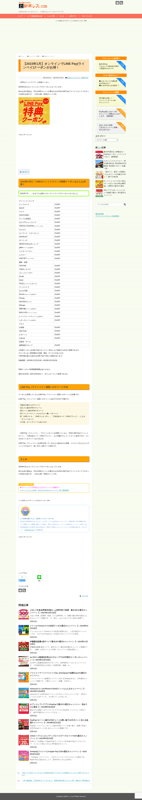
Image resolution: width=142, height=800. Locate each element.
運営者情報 (99, 214)
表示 (26, 172)
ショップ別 (51, 16)
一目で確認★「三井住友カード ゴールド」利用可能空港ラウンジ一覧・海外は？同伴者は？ (56, 780)
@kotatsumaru (29, 530)
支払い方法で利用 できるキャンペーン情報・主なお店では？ (109, 127)
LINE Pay (84, 78)
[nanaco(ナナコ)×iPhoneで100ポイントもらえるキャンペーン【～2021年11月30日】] (24, 693)
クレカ (62, 16)
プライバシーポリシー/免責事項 (107, 216)
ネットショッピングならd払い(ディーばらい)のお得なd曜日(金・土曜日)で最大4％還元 (115, 183)
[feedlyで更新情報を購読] (117, 2)
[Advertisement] (71, 37)
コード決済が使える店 (35, 16)
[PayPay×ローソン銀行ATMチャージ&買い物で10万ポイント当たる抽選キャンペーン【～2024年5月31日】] (24, 724)
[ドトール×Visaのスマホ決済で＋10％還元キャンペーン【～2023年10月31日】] (24, 630)
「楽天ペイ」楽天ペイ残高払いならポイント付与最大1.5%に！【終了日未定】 (115, 174)
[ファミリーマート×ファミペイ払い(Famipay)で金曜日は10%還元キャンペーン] (24, 677)
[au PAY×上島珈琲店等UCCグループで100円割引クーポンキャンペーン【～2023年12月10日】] (24, 661)
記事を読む (33, 621)
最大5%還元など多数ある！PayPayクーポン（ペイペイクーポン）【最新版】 (115, 154)
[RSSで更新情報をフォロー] (121, 2)
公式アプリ (73, 16)
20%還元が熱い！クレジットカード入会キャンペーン (107, 100)
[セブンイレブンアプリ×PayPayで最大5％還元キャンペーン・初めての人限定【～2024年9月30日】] (24, 708)
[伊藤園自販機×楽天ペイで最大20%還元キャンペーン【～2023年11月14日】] (24, 646)
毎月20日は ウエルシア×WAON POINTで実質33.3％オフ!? (109, 66)
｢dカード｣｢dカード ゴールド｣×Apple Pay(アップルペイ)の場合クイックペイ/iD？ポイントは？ (55, 774)
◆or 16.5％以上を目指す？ (109, 85)
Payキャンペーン (73, 78)
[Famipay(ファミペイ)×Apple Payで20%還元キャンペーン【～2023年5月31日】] (24, 756)
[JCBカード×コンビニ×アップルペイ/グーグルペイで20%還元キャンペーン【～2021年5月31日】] (24, 740)
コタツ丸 (84, 596)
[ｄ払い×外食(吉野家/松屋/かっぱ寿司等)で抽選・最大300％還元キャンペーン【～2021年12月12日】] (24, 614)
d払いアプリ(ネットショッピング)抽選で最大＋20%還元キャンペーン (115, 192)
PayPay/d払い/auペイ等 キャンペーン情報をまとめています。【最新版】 (110, 114)
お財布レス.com (68, 796)
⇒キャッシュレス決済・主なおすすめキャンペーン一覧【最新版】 (45, 490)
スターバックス (87, 16)
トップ (20, 16)
